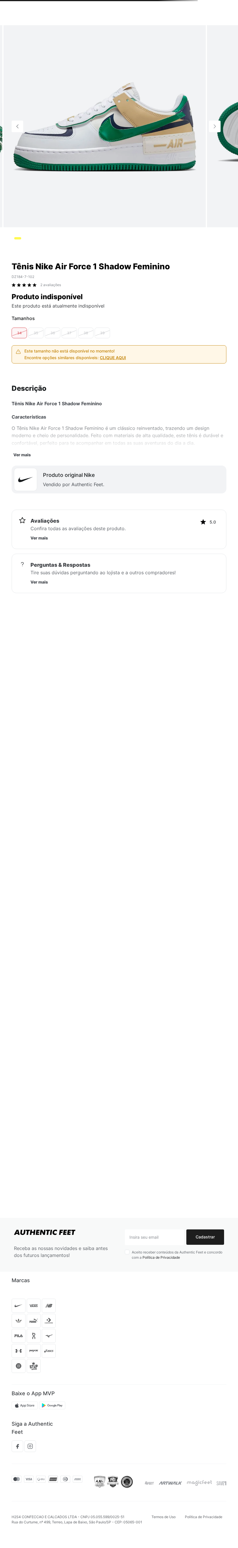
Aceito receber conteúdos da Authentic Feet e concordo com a (177, 1255)
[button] (19, 333)
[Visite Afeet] (149, 1483)
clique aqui (113, 357)
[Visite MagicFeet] (199, 1483)
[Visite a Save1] (221, 1483)
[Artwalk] (170, 1483)
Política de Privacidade (161, 1257)
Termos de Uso (164, 1517)
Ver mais (22, 454)
